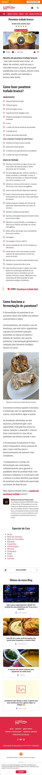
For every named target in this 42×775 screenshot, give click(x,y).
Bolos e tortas (13, 14)
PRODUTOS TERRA (33, 2)
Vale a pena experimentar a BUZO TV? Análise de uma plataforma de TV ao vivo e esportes (21, 607)
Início (16, 30)
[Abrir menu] (32, 8)
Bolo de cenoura (14, 536)
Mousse (10, 548)
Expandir (36, 570)
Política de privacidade (12, 768)
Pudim (10, 556)
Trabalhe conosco (30, 732)
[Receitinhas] (9, 8)
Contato (18, 729)
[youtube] (21, 739)
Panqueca (11, 551)
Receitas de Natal (23, 30)
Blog (11, 729)
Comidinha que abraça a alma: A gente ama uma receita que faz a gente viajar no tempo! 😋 (21, 703)
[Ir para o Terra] (6, 2)
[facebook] (17, 739)
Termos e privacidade (13, 732)
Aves (26, 14)
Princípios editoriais (21, 735)
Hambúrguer (13, 546)
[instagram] (24, 739)
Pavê (9, 553)
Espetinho (11, 543)
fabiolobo (21, 762)
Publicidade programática (12, 745)
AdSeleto (36, 745)
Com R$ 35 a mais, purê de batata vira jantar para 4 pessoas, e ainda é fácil (21, 639)
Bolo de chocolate (15, 539)
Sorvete (10, 558)
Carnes (21, 14)
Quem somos (27, 729)
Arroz (9, 534)
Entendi (21, 772)
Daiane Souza (28, 500)
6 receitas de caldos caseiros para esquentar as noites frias (21, 670)
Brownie (11, 541)
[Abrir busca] (37, 8)
